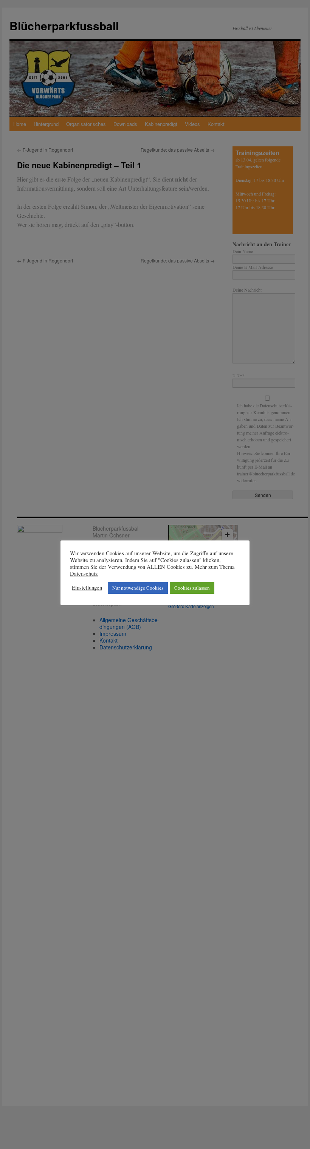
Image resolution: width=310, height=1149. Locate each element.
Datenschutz (84, 573)
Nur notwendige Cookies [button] (137, 587)
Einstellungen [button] (87, 587)
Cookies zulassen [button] (192, 587)
